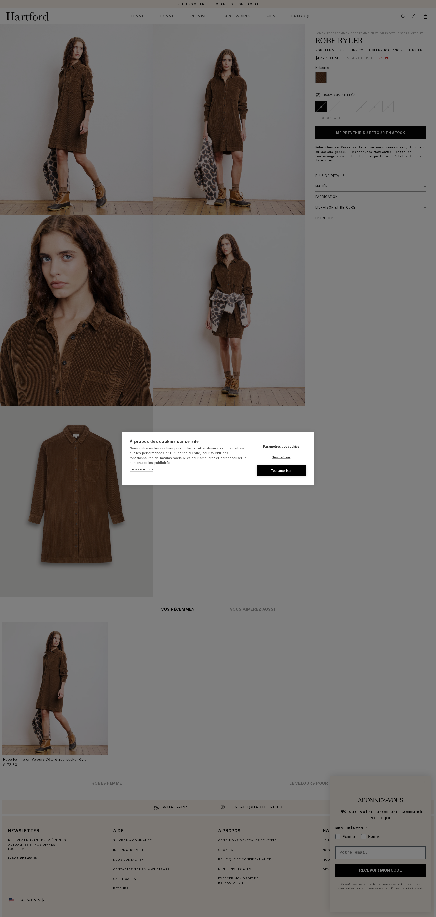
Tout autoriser (281, 471)
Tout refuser (281, 457)
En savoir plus (141, 469)
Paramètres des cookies (281, 446)
